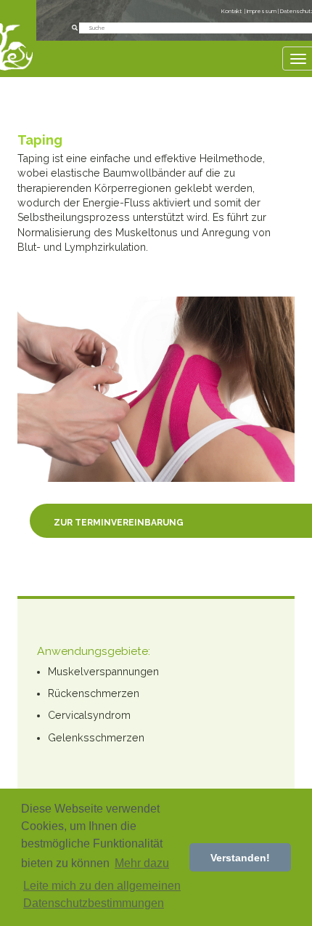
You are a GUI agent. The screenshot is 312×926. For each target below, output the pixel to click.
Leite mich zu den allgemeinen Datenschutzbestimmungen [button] (102, 894)
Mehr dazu (142, 863)
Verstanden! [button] (240, 857)
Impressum (262, 11)
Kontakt (231, 11)
